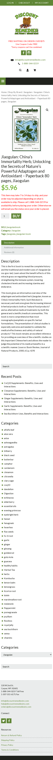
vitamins (8, 637)
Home (4, 92)
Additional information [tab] (14, 247)
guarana (8, 561)
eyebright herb (11, 514)
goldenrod (9, 552)
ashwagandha (10, 442)
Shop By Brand (15, 92)
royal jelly (8, 625)
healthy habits (11, 565)
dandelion (8, 489)
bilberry (8, 451)
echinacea (9, 497)
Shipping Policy (7, 740)
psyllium (8, 616)
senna (6, 633)
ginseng (7, 548)
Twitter (3, 720)
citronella (8, 476)
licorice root (10, 591)
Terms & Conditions (10, 750)
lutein (6, 595)
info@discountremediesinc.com (30, 59)
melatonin (9, 603)
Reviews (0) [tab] (9, 252)
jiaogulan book (23, 233)
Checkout (24, 3)
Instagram (29, 52)
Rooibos (8, 620)
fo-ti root (8, 535)
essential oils (10, 506)
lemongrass (9, 586)
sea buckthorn (11, 629)
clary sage (9, 480)
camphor (8, 463)
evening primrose (12, 510)
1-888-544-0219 (29, 63)
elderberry (9, 501)
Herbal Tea (9, 569)
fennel (7, 518)
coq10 (7, 485)
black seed (9, 455)
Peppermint (9, 608)
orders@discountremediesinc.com (16, 707)
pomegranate (10, 612)
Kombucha (9, 578)
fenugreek (9, 523)
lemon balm (9, 582)
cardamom (9, 468)
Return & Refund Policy (11, 735)
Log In (10, 3)
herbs (6, 574)
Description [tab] (9, 242)
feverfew (8, 527)
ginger (7, 544)
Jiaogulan (27, 92)
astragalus (9, 446)
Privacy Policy (7, 745)
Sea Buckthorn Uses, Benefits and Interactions (26, 413)
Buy (16, 216)
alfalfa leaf (9, 429)
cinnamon (8, 472)
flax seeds (9, 531)
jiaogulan (11, 233)
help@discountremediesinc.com (15, 704)
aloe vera (8, 434)
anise (6, 438)
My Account (42, 3)
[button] (3, 81)
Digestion (8, 493)
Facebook (23, 52)
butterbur (9, 459)
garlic (6, 540)
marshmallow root (13, 599)
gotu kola (8, 557)
